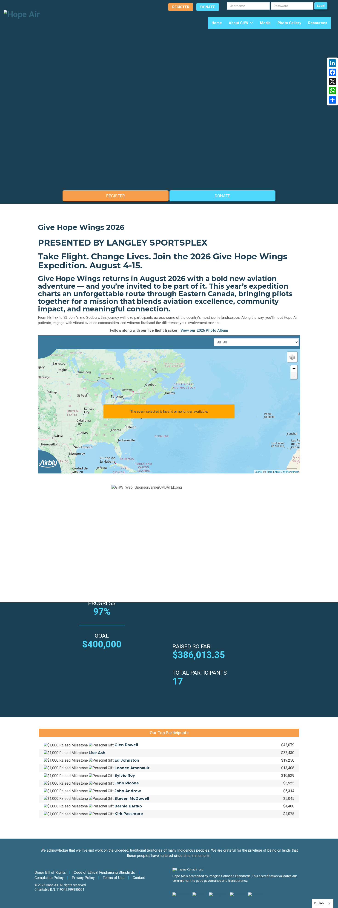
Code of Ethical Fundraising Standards (104, 872)
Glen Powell (126, 745)
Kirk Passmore (129, 814)
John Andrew (128, 791)
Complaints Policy (49, 878)
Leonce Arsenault (132, 768)
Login (321, 5)
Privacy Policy (83, 878)
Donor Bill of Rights (50, 872)
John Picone (127, 783)
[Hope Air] (22, 14)
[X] (332, 81)
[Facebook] (332, 72)
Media (265, 23)
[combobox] (322, 903)
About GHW (238, 23)
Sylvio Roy (125, 775)
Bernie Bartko (128, 806)
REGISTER (180, 7)
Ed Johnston (127, 760)
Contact (139, 878)
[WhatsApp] (332, 90)
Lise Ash (97, 753)
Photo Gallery (289, 23)
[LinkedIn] (332, 63)
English (319, 903)
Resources (317, 23)
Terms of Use (114, 878)
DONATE (207, 7)
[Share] (332, 99)
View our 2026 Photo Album (204, 330)
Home (217, 23)
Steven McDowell (132, 798)
